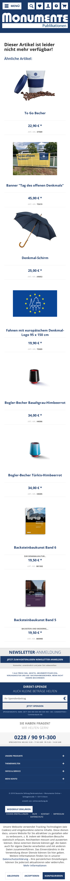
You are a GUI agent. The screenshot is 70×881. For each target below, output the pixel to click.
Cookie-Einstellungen (17, 814)
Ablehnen (13, 875)
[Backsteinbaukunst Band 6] (35, 520)
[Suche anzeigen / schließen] (31, 6)
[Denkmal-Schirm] (35, 231)
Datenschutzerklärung (15, 859)
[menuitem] (12, 6)
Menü (15, 6)
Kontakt (45, 814)
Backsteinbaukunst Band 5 (35, 620)
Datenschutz (36, 816)
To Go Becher (35, 113)
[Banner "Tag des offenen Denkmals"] (35, 158)
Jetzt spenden (35, 706)
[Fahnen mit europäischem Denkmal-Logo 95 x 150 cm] (35, 303)
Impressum (58, 814)
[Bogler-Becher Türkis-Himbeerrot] (35, 448)
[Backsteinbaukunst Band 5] (35, 593)
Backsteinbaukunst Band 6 (35, 547)
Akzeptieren (31, 875)
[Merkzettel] (39, 6)
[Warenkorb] (64, 6)
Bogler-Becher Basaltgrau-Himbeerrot (35, 402)
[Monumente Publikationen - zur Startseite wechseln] (35, 20)
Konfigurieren (54, 875)
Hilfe (34, 814)
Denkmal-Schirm (35, 258)
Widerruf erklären (19, 809)
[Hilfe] (56, 6)
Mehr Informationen (35, 865)
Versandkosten (14, 675)
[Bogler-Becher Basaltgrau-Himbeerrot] (35, 376)
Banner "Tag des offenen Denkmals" (35, 185)
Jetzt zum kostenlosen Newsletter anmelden (35, 659)
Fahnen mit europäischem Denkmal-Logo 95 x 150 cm (35, 332)
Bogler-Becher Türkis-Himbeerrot (35, 475)
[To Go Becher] (35, 86)
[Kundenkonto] (48, 6)
